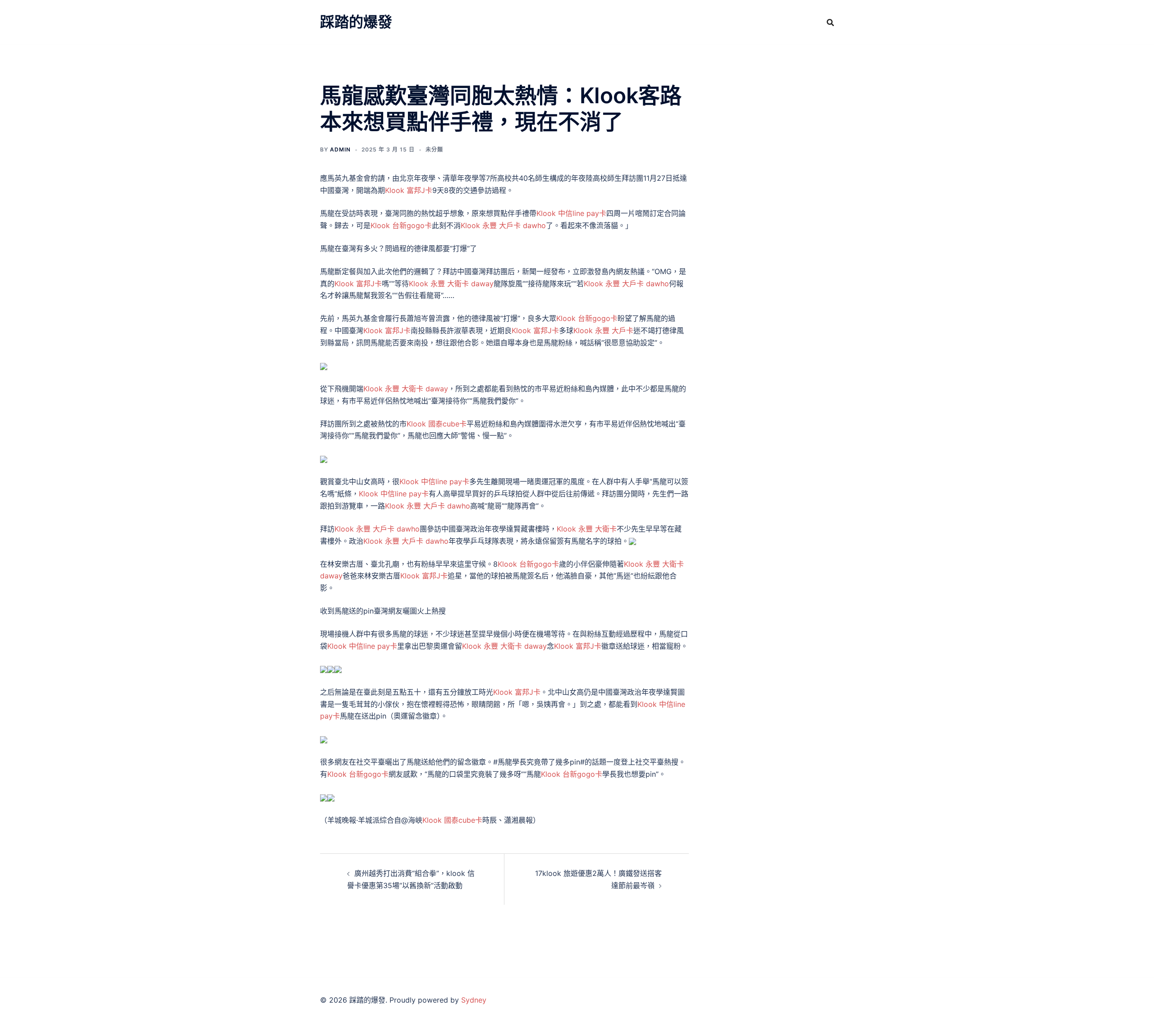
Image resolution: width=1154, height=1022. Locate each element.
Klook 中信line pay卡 (571, 213)
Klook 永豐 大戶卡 (603, 330)
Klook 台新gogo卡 (401, 225)
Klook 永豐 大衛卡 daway (451, 283)
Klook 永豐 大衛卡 (587, 528)
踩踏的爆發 (356, 22)
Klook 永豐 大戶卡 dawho (503, 225)
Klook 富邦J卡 (408, 190)
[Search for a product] (830, 22)
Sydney (473, 999)
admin (340, 149)
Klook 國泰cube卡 (437, 423)
